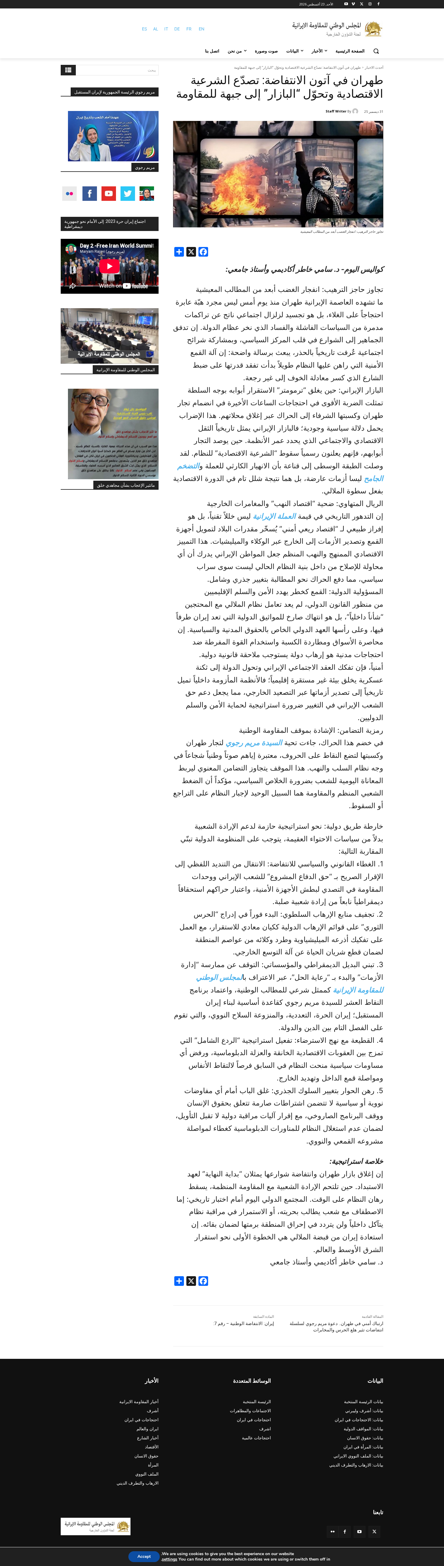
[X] (361, 4)
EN (201, 28)
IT (166, 28)
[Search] (68, 70)
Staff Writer (336, 111)
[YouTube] (359, 1532)
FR (188, 28)
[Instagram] (369, 4)
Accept (144, 1556)
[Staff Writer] (356, 111)
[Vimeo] (353, 4)
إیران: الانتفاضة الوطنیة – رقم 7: (243, 1323)
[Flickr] (333, 1532)
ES (144, 28)
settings (169, 1559)
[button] (376, 51)
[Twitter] (374, 1532)
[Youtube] (346, 4)
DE (177, 28)
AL (155, 28)
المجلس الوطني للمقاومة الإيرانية (125, 369)
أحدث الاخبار (374, 67)
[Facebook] (378, 4)
